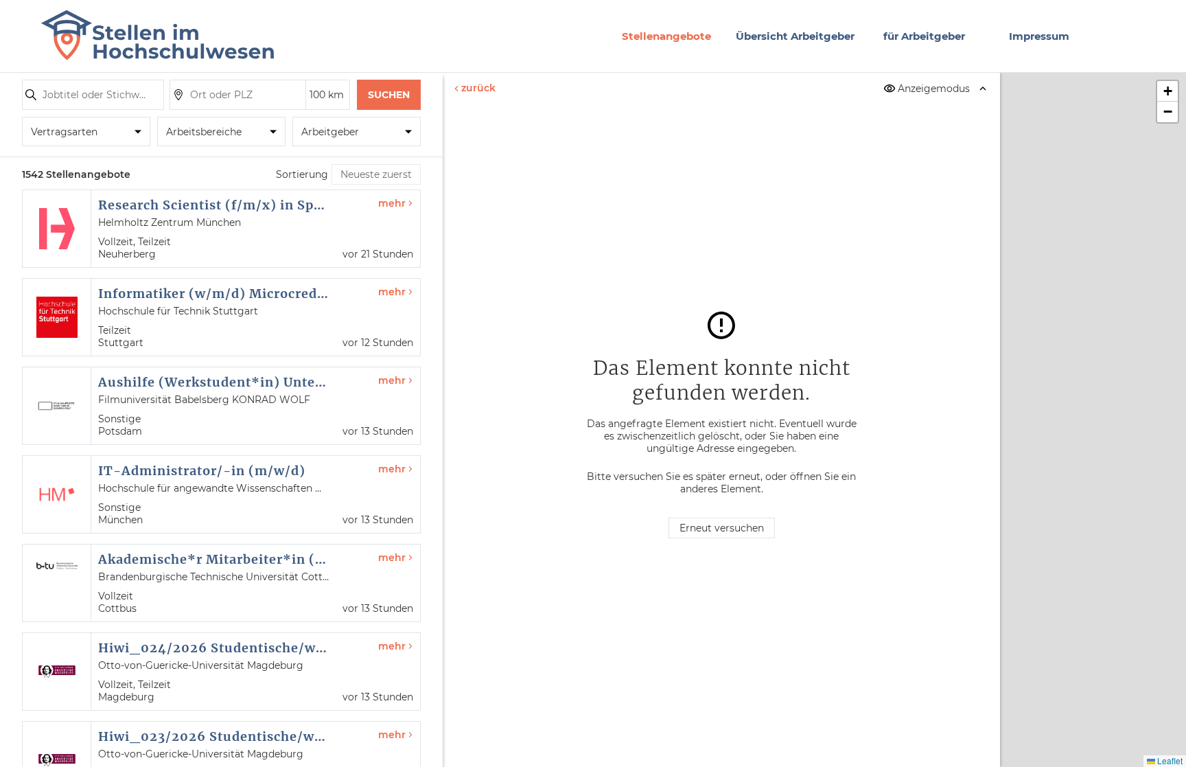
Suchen (389, 95)
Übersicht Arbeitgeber (795, 36)
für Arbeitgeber (924, 36)
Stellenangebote (666, 36)
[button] (1167, 91)
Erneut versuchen (721, 528)
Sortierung (302, 174)
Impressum (1039, 36)
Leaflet (1169, 760)
